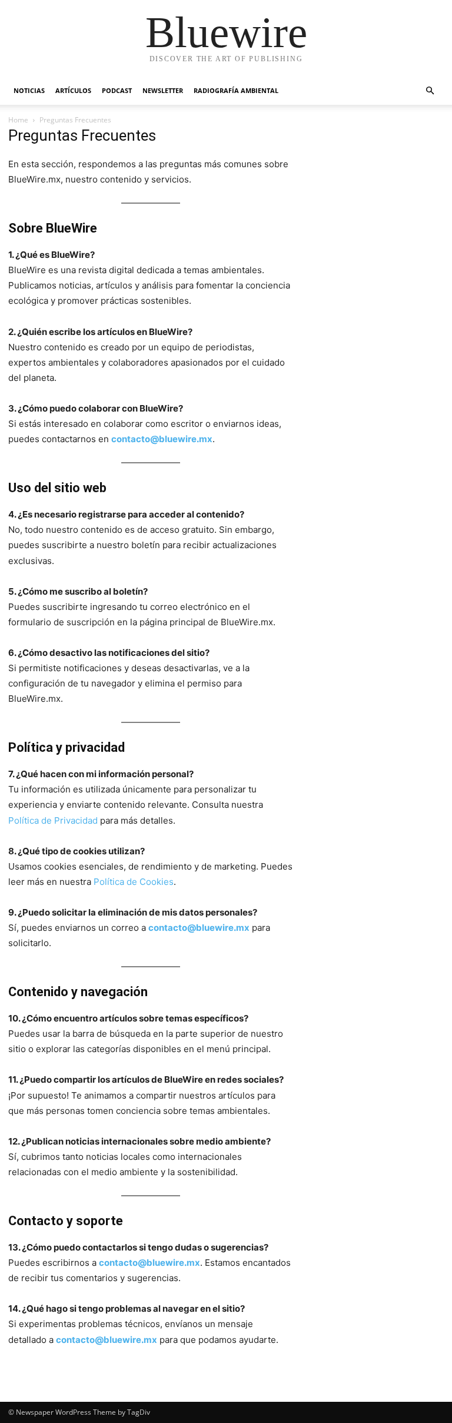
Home (18, 120)
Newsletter (162, 90)
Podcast (117, 90)
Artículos (73, 90)
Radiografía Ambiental (236, 90)
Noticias (29, 90)
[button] (430, 91)
